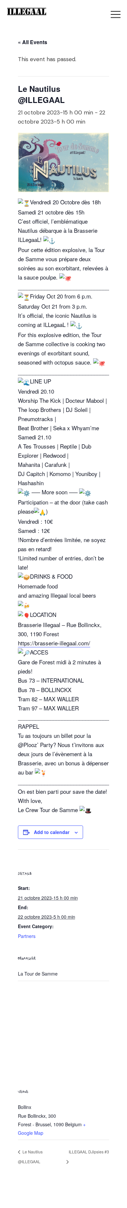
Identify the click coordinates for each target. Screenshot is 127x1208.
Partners (26, 936)
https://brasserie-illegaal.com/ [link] (54, 643)
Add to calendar (51, 832)
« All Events (32, 42)
